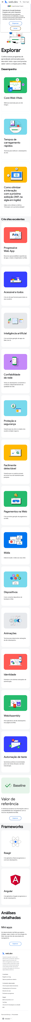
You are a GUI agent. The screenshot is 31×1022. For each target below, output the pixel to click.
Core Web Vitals (13, 97)
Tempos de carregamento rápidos (12, 142)
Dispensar (15, 23)
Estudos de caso (7, 991)
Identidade (10, 674)
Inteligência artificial (15, 333)
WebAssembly (12, 715)
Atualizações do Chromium (9, 988)
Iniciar (15, 28)
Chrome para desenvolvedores (10, 985)
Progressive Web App (10, 249)
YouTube (5, 1002)
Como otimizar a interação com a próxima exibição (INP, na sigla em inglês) (13, 194)
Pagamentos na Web (15, 511)
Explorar (15, 818)
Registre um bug (7, 977)
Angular (8, 891)
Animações (10, 633)
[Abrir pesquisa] (21, 2)
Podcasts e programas (8, 993)
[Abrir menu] (2, 2)
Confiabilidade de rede (12, 376)
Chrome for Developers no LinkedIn (11, 1005)
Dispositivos (11, 592)
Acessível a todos (13, 292)
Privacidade (15, 1014)
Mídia (7, 552)
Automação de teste (15, 757)
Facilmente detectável (10, 467)
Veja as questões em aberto (9, 979)
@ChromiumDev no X (8, 999)
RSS (3, 1007)
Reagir (7, 853)
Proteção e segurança (10, 422)
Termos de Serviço (5, 1014)
